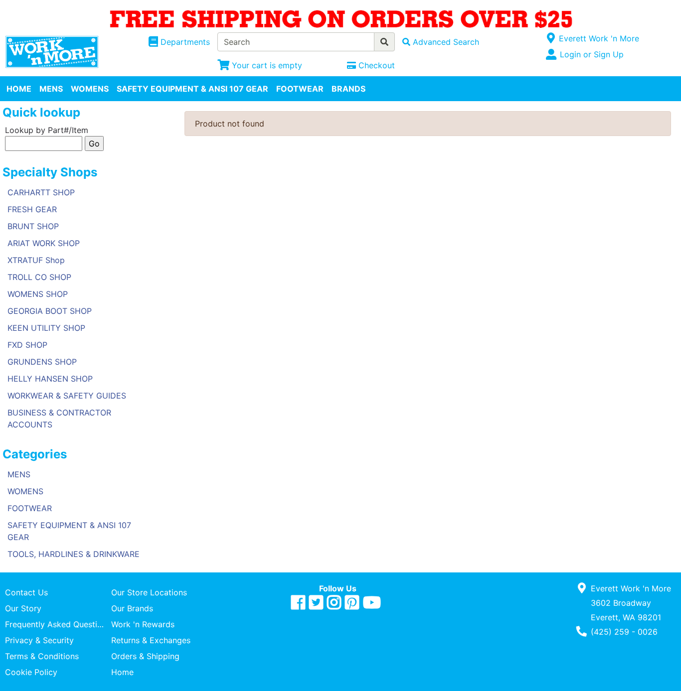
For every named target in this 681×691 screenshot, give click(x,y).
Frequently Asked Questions (58, 624)
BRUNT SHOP (33, 226)
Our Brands (132, 608)
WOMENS (90, 89)
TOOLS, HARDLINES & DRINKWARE (73, 554)
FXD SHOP (27, 345)
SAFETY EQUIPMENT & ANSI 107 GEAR (192, 89)
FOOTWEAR (300, 89)
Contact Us (26, 592)
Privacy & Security (39, 640)
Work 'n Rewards (142, 624)
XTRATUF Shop (36, 260)
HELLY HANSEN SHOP (50, 379)
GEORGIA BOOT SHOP (49, 311)
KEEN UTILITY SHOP (46, 328)
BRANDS (348, 89)
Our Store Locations (149, 592)
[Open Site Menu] (550, 38)
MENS (51, 89)
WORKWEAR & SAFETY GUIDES (66, 396)
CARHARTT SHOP (41, 192)
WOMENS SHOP (37, 294)
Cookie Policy (31, 672)
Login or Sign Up (592, 54)
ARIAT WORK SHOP (43, 243)
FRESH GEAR (32, 209)
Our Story (23, 608)
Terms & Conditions (42, 656)
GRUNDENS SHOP (42, 362)
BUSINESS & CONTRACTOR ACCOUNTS (59, 418)
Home (122, 672)
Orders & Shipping (145, 656)
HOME (18, 89)
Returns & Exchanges (150, 640)
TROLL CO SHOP (39, 277)
